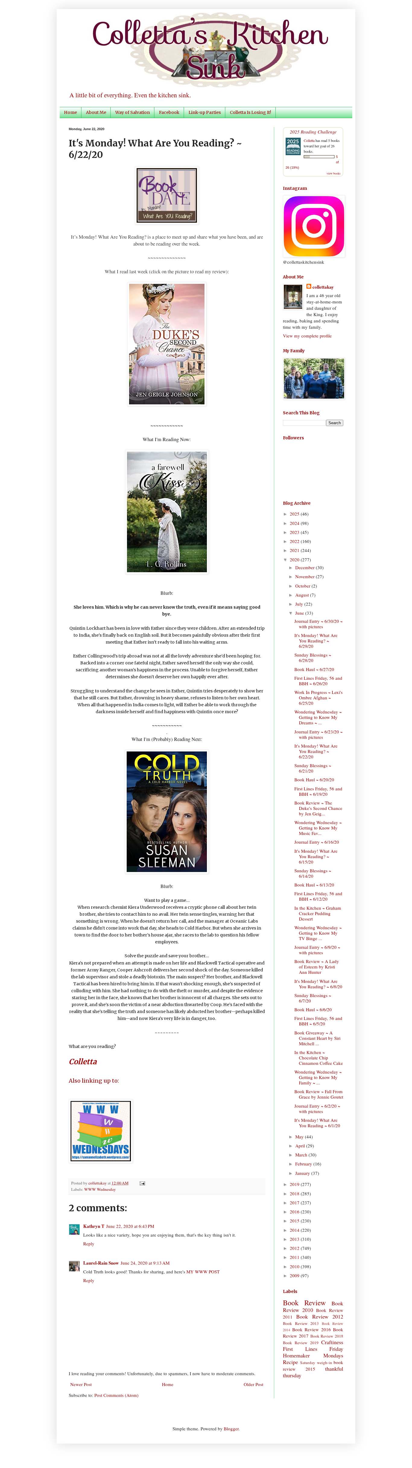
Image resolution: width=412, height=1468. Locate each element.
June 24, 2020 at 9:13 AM (145, 1263)
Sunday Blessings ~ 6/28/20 (312, 657)
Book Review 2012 (319, 1316)
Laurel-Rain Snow (101, 1262)
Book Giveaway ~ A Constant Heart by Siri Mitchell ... (317, 1038)
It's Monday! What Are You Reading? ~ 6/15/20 (316, 856)
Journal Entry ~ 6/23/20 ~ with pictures (318, 734)
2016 (295, 1212)
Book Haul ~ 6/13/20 (314, 885)
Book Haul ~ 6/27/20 (314, 669)
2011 (295, 1257)
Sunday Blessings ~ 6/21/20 (312, 768)
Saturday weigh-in (316, 1362)
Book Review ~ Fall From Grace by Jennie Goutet (318, 1094)
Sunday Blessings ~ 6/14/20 (312, 873)
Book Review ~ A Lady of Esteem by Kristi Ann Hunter (316, 966)
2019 (295, 1184)
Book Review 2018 (327, 1336)
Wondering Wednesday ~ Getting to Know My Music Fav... (318, 827)
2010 (295, 1266)
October (303, 586)
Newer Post (81, 1384)
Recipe (290, 1362)
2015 (295, 1221)
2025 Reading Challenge (313, 131)
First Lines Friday (313, 1348)
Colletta (309, 140)
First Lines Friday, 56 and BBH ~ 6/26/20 (318, 680)
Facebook (169, 112)
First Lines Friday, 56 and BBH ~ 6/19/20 (318, 791)
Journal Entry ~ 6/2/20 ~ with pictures (317, 1108)
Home (70, 112)
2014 (295, 1230)
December (305, 567)
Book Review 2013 (301, 1323)
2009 (295, 1275)
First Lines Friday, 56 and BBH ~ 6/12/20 (318, 896)
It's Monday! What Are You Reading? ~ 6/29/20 (316, 640)
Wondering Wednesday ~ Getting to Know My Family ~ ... (318, 1077)
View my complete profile (307, 336)
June (300, 613)
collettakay (98, 1183)
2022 (295, 541)
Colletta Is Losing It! (250, 112)
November (305, 576)
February (304, 1164)
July (299, 604)
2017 (295, 1203)
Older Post (253, 1384)
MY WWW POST (203, 1272)
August (302, 595)
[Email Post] (141, 1183)
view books (334, 173)
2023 (295, 532)
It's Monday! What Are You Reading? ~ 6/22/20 (316, 751)
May (300, 1137)
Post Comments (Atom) (116, 1395)
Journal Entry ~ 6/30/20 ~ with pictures (318, 623)
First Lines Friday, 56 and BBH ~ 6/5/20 (318, 1021)
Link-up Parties (205, 112)
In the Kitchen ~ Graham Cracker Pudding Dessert (317, 913)
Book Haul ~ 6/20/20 (314, 779)
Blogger (231, 1429)
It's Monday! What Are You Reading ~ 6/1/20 (317, 1122)
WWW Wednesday (100, 1189)
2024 (295, 523)
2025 (295, 514)
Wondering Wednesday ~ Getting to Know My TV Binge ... (318, 932)
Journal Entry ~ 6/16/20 (316, 842)
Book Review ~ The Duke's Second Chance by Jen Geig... (318, 808)
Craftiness (332, 1342)
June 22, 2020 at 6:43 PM (130, 1226)
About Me (96, 112)
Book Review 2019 (301, 1342)
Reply (88, 1244)
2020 (295, 560)
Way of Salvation (132, 112)
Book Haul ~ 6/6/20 (313, 1009)
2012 (295, 1248)
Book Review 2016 (311, 1329)
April (300, 1146)
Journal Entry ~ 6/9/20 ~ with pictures (317, 949)
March (302, 1155)
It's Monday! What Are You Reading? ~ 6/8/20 (318, 984)
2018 (295, 1193)
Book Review (304, 1302)
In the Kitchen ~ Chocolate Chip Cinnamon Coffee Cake (318, 1057)
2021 (295, 550)
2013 (295, 1239)
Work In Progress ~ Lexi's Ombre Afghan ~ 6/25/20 (318, 697)
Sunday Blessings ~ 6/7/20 (312, 998)
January (303, 1173)
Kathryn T (93, 1226)
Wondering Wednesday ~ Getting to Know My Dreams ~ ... (318, 717)
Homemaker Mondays (313, 1355)
